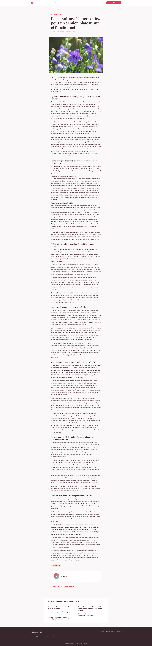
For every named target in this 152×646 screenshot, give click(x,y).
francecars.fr (92, 151)
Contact (119, 631)
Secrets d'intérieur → (113, 2)
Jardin (80, 2)
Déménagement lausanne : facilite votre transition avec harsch (59, 607)
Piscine (92, 2)
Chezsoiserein (36, 632)
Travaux (98, 2)
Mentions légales (110, 631)
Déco (52, 2)
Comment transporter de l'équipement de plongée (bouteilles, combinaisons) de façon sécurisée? (90, 608)
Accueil (42, 2)
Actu (47, 2)
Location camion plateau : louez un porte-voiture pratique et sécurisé (59, 612)
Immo (75, 2)
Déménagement (59, 2)
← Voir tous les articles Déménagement (62, 586)
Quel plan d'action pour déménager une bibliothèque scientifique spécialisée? (59, 618)
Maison (86, 2)
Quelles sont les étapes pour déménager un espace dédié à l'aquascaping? (90, 614)
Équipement (68, 2)
